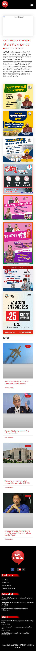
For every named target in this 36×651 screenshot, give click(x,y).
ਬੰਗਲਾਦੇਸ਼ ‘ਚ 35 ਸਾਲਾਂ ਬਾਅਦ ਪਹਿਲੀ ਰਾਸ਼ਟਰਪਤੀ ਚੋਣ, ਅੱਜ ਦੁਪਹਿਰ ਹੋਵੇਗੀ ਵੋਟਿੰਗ (17, 482)
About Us (5, 580)
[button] (32, 4)
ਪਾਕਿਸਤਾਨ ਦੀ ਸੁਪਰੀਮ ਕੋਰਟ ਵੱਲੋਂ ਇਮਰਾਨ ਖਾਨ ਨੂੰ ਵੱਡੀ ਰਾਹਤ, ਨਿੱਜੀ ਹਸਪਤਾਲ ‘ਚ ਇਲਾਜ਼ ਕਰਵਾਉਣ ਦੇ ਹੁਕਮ (18, 533)
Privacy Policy (6, 585)
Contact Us (5, 583)
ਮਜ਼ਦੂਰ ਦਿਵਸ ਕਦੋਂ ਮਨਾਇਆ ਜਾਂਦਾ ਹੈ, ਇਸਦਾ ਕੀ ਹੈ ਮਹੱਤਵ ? (15, 608)
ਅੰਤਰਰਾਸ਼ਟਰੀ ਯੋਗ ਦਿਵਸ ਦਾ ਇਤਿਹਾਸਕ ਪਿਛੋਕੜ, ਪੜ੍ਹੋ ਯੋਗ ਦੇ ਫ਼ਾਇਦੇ (17, 598)
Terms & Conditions (8, 588)
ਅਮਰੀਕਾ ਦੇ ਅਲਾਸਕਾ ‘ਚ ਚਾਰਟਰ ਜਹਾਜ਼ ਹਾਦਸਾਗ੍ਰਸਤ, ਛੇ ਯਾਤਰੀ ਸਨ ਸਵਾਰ (16, 383)
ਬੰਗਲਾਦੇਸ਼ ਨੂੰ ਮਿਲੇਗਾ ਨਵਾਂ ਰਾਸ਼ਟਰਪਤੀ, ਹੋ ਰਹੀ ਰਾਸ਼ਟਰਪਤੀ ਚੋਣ (17, 432)
